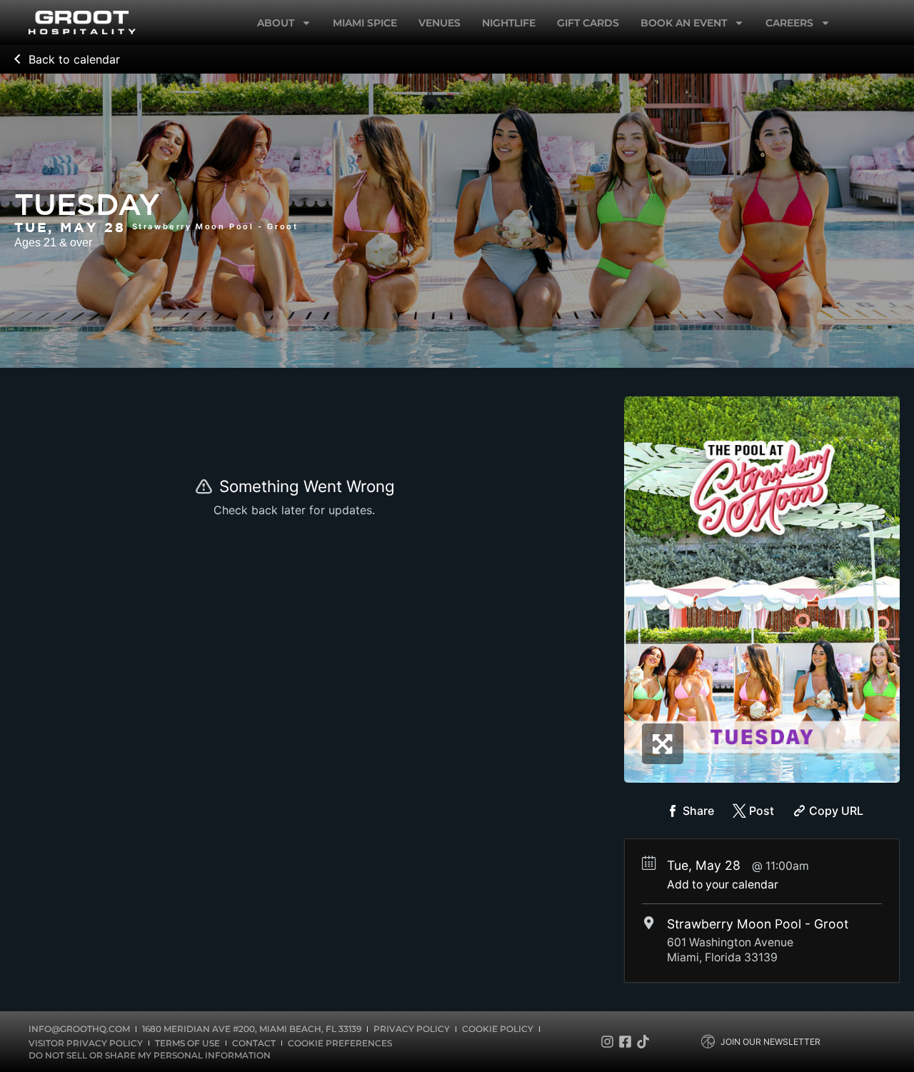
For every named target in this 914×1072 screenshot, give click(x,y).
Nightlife (509, 22)
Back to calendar (74, 59)
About (275, 22)
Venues (439, 22)
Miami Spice (365, 22)
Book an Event (684, 22)
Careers (789, 22)
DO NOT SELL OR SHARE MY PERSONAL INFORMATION (150, 1055)
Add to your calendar (722, 884)
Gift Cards (588, 22)
